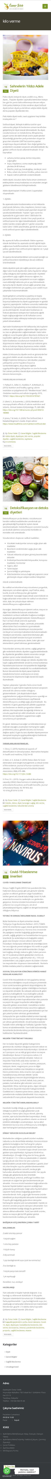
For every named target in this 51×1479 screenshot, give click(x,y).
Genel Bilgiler (26, 433)
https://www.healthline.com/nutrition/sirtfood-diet (24, 424)
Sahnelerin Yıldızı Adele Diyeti (26, 88)
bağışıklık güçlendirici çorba (16, 1322)
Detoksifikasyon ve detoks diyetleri (29, 510)
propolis (6, 1330)
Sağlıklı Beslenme (39, 433)
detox (14, 803)
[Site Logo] (13, 6)
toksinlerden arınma (26, 806)
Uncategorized (12, 1367)
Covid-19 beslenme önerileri (23, 874)
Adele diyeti (10, 436)
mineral (22, 1328)
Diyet (8, 1352)
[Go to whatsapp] (6, 1470)
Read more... (8, 446)
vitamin (28, 1330)
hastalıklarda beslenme (29, 1325)
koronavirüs (14, 1328)
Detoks (8, 803)
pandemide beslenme (35, 1328)
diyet (20, 803)
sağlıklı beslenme (17, 439)
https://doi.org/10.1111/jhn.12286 (17, 774)
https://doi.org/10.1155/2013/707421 (25, 396)
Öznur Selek (12, 433)
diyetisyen (20, 436)
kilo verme (29, 436)
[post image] (25, 57)
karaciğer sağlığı (28, 803)
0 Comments (10, 442)
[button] (45, 6)
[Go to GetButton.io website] (6, 1476)
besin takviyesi (34, 1322)
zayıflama (28, 439)
